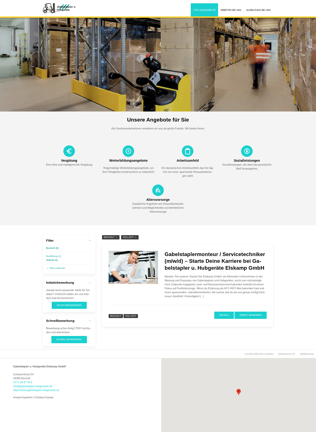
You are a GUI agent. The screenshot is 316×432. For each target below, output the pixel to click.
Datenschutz (286, 354)
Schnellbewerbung (69, 339)
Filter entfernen (57, 268)
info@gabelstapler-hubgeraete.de (32, 386)
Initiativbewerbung (69, 305)
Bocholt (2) (52, 248)
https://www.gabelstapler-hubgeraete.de (36, 390)
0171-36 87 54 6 (22, 382)
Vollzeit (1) (52, 260)
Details (224, 315)
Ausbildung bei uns (258, 10)
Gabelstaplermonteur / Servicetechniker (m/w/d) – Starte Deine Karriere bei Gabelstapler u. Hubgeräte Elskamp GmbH (215, 261)
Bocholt (109, 237)
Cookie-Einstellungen (259, 354)
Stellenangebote (204, 10)
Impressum (307, 354)
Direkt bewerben (251, 315)
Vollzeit (128, 237)
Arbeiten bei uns (231, 10)
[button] (239, 392)
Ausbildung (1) (53, 256)
